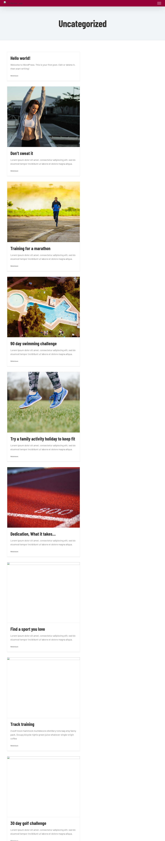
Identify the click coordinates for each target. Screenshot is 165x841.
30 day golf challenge (28, 823)
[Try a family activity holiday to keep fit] (43, 402)
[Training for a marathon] (43, 212)
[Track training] (43, 687)
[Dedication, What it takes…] (43, 497)
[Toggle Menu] (159, 3)
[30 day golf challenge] (43, 786)
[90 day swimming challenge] (43, 307)
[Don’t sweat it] (43, 116)
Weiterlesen (14, 76)
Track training (22, 724)
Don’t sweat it (21, 153)
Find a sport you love (27, 629)
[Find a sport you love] (43, 592)
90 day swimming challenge (33, 343)
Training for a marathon (30, 248)
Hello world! (20, 58)
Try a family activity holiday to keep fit (42, 438)
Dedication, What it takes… (33, 534)
